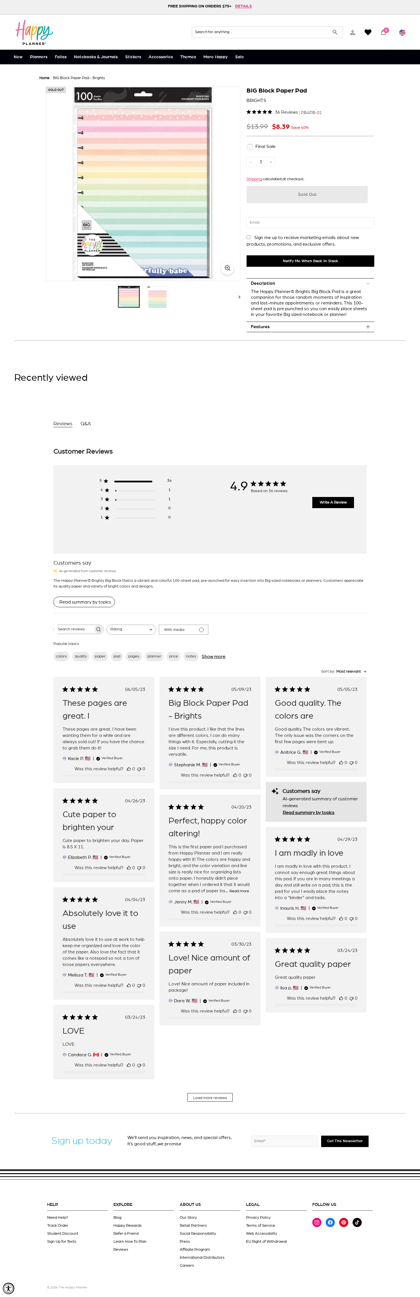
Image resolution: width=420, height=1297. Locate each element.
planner (154, 656)
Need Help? (57, 1218)
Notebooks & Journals (96, 57)
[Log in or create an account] (352, 32)
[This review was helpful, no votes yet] (129, 769)
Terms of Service (260, 1226)
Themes (188, 57)
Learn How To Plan (130, 1242)
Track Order (57, 1226)
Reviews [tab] (63, 423)
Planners (38, 57)
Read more (239, 891)
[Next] (236, 296)
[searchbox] (73, 629)
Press (185, 1242)
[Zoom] (143, 184)
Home (44, 78)
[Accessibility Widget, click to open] (8, 1288)
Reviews (120, 1250)
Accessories (161, 57)
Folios (61, 57)
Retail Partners (193, 1226)
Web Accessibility (261, 1234)
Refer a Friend (126, 1234)
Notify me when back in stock (310, 261)
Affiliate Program (195, 1250)
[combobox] (131, 630)
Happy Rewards (127, 1226)
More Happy (215, 57)
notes (191, 656)
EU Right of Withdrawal (266, 1242)
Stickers (133, 57)
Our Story (188, 1218)
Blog (117, 1218)
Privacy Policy (258, 1218)
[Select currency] (402, 32)
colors (61, 656)
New (18, 57)
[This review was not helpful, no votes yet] (139, 769)
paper (100, 656)
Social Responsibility (198, 1234)
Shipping (254, 179)
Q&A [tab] (86, 423)
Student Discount (62, 1234)
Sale (239, 57)
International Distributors (202, 1258)
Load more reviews (210, 1098)
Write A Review (333, 502)
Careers (187, 1266)
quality (81, 656)
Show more (213, 656)
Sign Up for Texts (61, 1242)
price (173, 656)
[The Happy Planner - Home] (34, 32)
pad (116, 656)
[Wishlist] (368, 32)
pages (133, 656)
